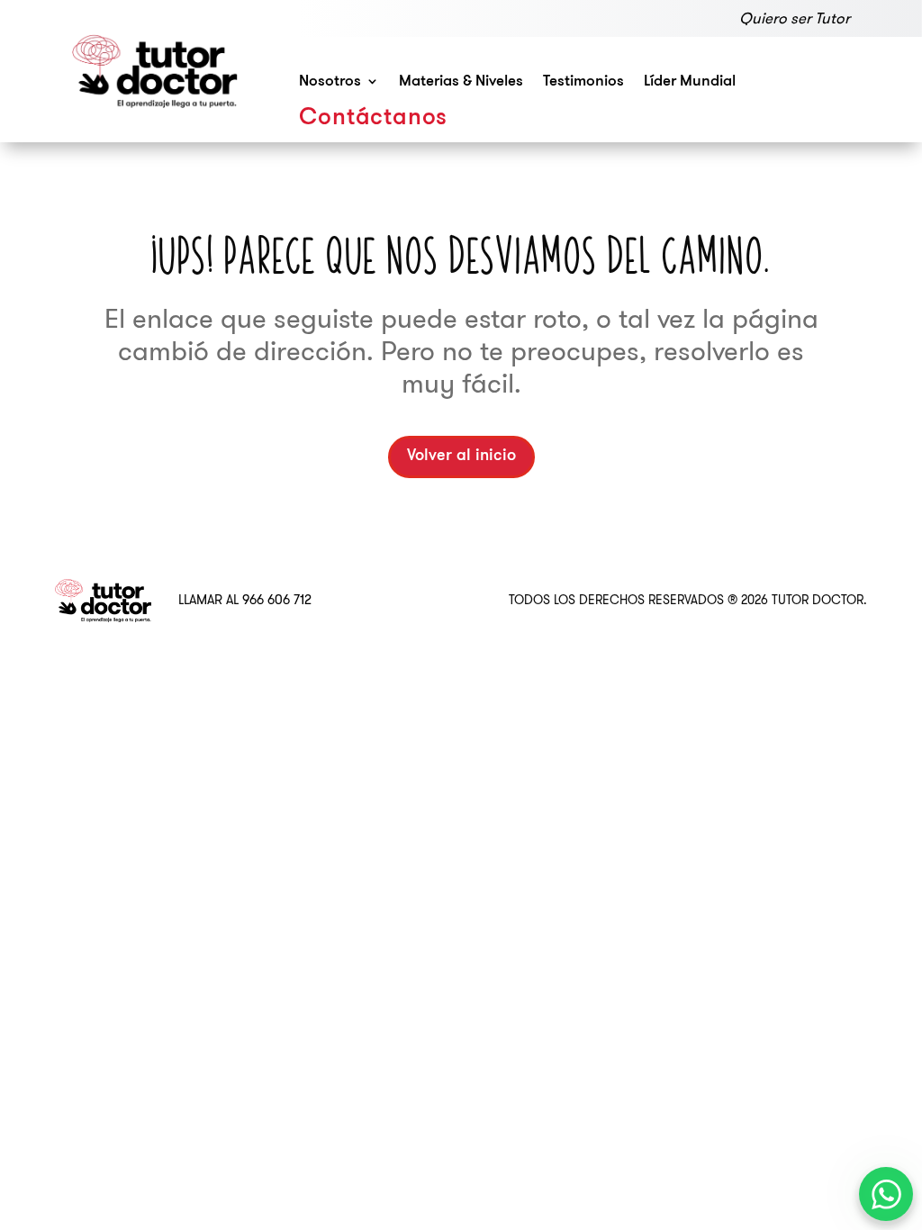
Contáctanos (373, 118)
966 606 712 (277, 600)
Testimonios (583, 81)
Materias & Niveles (461, 81)
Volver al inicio (461, 456)
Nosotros (330, 81)
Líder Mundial (690, 81)
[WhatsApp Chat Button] (886, 1194)
